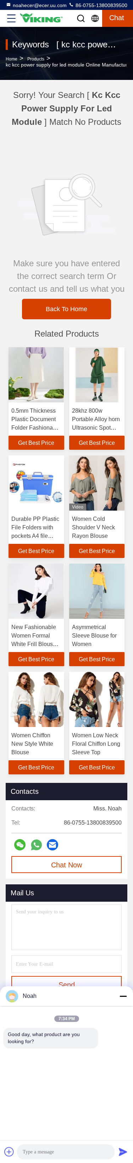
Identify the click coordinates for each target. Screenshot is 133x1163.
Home (11, 59)
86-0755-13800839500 (100, 5)
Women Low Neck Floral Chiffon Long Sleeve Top (96, 743)
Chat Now (66, 865)
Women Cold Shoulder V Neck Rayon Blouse (93, 527)
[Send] (123, 1151)
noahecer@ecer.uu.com (40, 5)
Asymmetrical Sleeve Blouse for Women (94, 635)
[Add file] (9, 1151)
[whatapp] (36, 845)
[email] (52, 844)
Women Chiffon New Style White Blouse (32, 743)
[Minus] (123, 996)
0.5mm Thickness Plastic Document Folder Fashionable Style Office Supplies (36, 428)
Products (35, 59)
